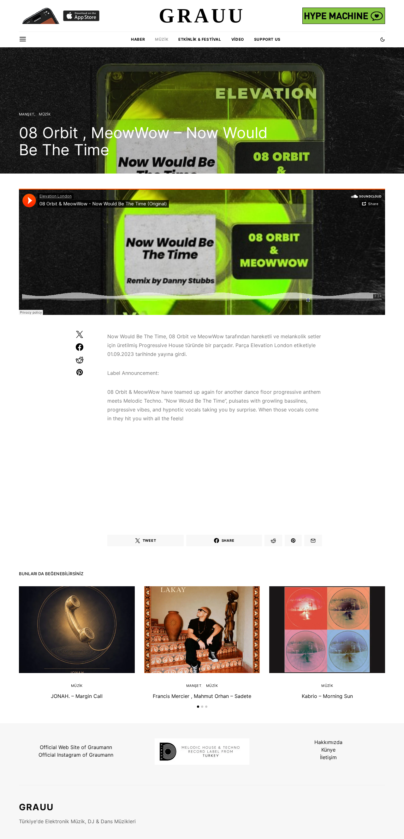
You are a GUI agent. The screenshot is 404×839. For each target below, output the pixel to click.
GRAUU (36, 807)
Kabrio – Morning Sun (327, 696)
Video (237, 39)
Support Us (267, 39)
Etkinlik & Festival (199, 39)
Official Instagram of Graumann (76, 755)
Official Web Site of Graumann (76, 747)
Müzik (161, 39)
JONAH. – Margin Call (77, 696)
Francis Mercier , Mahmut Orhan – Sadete (202, 696)
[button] (382, 39)
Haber (138, 39)
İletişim (328, 757)
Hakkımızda (328, 742)
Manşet (26, 114)
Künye (328, 750)
